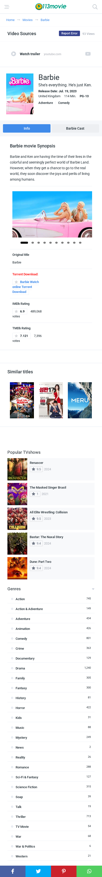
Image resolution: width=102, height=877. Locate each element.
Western (21, 856)
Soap (19, 797)
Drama (20, 668)
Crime (20, 648)
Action (20, 599)
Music (20, 728)
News (20, 747)
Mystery (21, 737)
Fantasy (21, 688)
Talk (19, 807)
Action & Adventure (29, 609)
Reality (20, 757)
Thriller (21, 817)
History (21, 698)
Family (20, 678)
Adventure (45, 102)
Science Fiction (26, 787)
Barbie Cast (75, 128)
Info (27, 128)
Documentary (25, 658)
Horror (20, 708)
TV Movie (22, 827)
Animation (23, 629)
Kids (19, 718)
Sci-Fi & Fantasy (27, 777)
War (18, 836)
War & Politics (25, 846)
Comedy (64, 102)
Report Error (69, 33)
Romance (22, 767)
